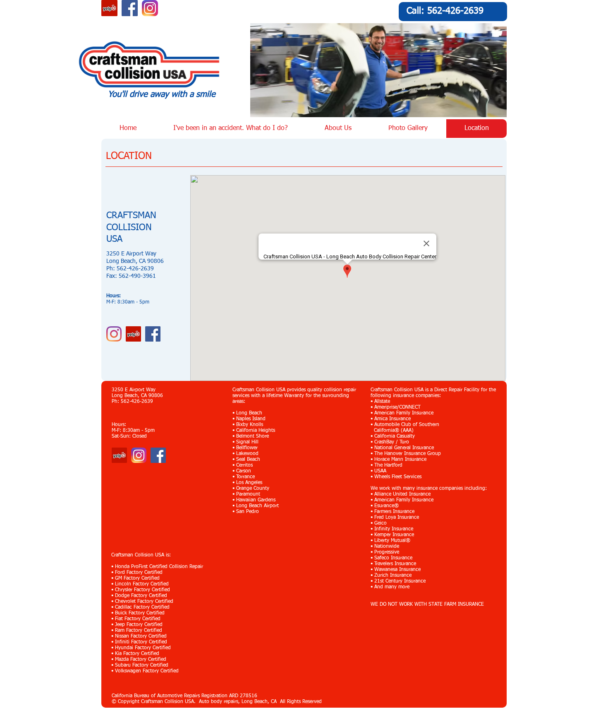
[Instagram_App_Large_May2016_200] (150, 8)
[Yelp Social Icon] (109, 8)
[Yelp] (119, 455)
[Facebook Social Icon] (130, 8)
